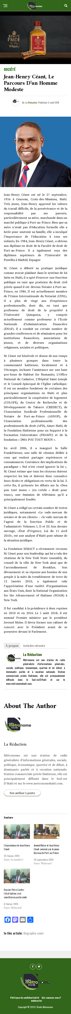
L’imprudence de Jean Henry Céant (17, 847)
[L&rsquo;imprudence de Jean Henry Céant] (17, 831)
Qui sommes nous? (51, 997)
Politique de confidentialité (24, 997)
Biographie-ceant (33, 933)
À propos (12, 646)
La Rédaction (31, 102)
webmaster (36, 1000)
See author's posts (22, 793)
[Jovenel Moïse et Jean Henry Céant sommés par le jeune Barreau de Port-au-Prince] (47, 831)
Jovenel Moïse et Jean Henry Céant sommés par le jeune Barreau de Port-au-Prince (46, 849)
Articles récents (34, 646)
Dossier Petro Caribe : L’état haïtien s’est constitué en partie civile (15, 893)
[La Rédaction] (13, 660)
